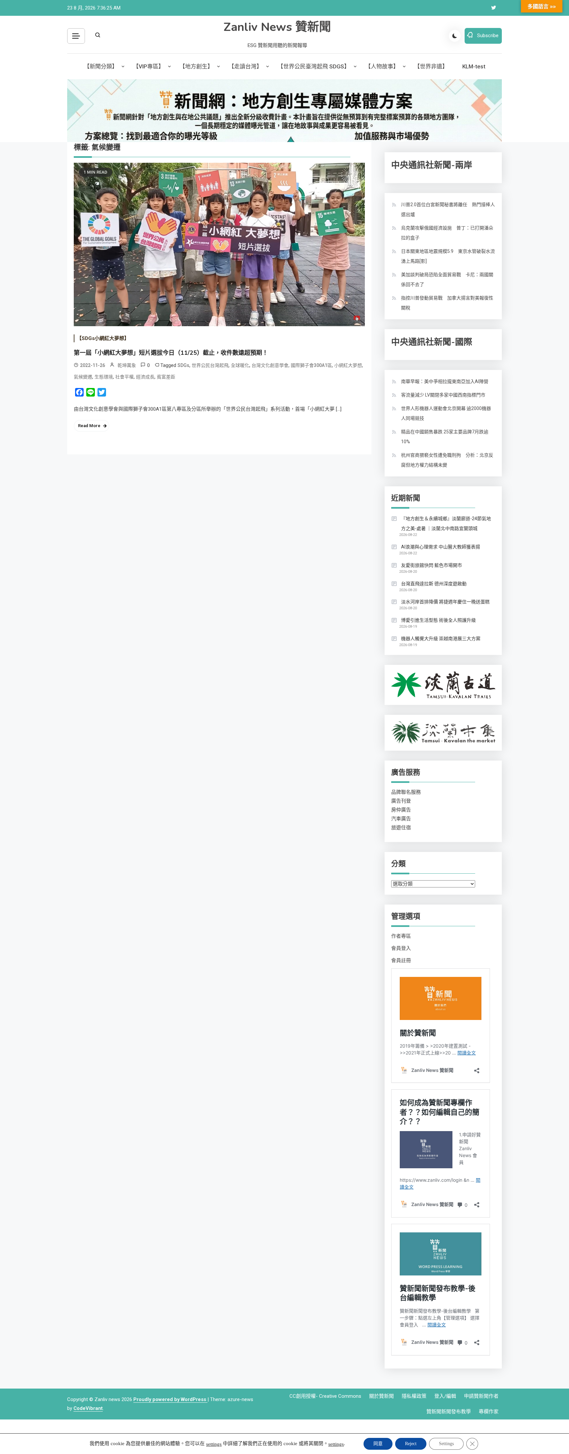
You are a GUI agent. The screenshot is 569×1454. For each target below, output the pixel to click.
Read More (89, 425)
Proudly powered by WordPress (170, 1399)
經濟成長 (145, 376)
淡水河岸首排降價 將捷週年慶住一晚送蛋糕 (445, 601)
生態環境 (104, 376)
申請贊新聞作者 (481, 1396)
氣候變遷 (83, 376)
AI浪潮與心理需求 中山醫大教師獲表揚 (440, 546)
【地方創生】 (196, 66)
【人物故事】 (382, 66)
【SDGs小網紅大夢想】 (103, 338)
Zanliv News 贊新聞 (277, 27)
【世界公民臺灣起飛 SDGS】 (314, 66)
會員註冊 (401, 960)
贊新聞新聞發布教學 (448, 1412)
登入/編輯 (445, 1396)
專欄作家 (489, 1412)
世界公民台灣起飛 (210, 365)
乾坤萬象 (127, 365)
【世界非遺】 (431, 66)
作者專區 (401, 936)
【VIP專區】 (148, 66)
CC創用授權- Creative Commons (325, 1396)
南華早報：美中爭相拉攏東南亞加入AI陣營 (444, 381)
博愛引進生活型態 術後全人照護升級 (438, 620)
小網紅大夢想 (348, 365)
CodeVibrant (88, 1408)
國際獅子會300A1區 (311, 365)
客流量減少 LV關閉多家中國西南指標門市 (443, 395)
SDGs (183, 365)
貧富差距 (166, 376)
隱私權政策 (414, 1396)
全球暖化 (240, 365)
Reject (411, 1443)
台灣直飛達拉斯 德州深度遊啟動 (434, 583)
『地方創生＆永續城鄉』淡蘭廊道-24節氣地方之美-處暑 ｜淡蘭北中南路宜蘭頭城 (446, 523)
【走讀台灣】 (245, 66)
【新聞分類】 (101, 66)
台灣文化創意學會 (270, 365)
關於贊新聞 (381, 1396)
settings (214, 1444)
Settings (446, 1443)
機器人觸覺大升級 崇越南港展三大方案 (440, 638)
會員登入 (401, 948)
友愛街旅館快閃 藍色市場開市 (431, 565)
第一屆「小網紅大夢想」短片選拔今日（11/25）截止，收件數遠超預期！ (171, 353)
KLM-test (473, 66)
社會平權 (124, 376)
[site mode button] (455, 36)
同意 (378, 1443)
